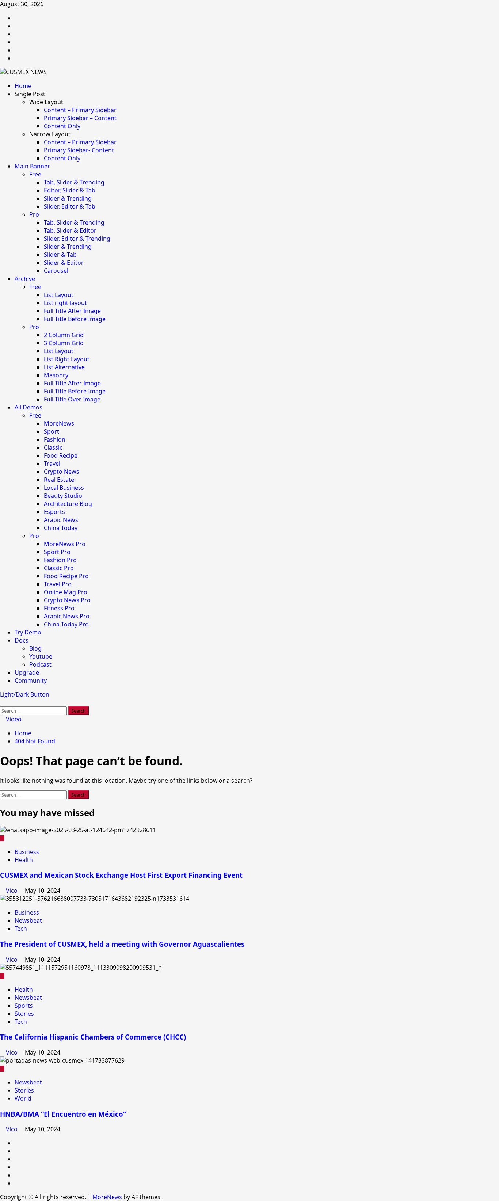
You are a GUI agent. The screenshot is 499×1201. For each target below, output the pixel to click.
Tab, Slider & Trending (74, 182)
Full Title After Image (72, 311)
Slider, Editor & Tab (69, 206)
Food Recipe (60, 455)
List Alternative (64, 367)
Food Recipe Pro (66, 576)
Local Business (64, 488)
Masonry (56, 375)
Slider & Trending (68, 198)
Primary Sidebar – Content (80, 118)
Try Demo (28, 632)
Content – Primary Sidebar (80, 110)
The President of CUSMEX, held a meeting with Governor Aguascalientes (122, 944)
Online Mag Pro (65, 592)
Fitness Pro (59, 608)
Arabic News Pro (66, 616)
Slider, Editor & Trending (77, 239)
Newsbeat (28, 920)
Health (24, 860)
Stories (24, 1014)
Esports (54, 512)
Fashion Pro (60, 560)
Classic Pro (59, 568)
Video (13, 719)
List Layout (58, 295)
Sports (24, 1006)
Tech (21, 928)
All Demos (28, 407)
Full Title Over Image (72, 399)
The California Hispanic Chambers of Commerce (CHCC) (93, 1036)
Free (35, 174)
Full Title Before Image (75, 319)
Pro (34, 214)
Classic (53, 447)
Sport (51, 431)
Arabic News (61, 520)
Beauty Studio (63, 496)
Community (31, 680)
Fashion (54, 439)
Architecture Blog (68, 504)
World (23, 1098)
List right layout (65, 303)
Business (27, 852)
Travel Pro (58, 584)
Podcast (40, 664)
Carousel (56, 271)
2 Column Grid (64, 335)
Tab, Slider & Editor (70, 230)
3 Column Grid (64, 343)
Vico (12, 891)
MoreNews (59, 423)
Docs (21, 640)
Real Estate (59, 480)
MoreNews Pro (64, 544)
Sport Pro (57, 552)
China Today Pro (66, 624)
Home (23, 86)
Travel (52, 464)
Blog (35, 648)
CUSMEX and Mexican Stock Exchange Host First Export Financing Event (121, 875)
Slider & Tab (60, 255)
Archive (25, 279)
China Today (60, 528)
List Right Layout (66, 359)
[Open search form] (2, 702)
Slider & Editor (64, 263)
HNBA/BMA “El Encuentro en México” (63, 1113)
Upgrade (27, 672)
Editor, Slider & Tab (69, 190)
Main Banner (32, 166)
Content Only (62, 126)
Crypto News (61, 472)
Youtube (40, 656)
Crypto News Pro (67, 600)
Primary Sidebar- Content (79, 150)
